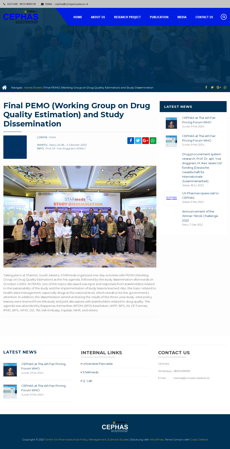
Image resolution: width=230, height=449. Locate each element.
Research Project (127, 17)
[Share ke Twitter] (212, 87)
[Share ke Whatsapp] (225, 87)
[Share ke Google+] (218, 87)
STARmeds (90, 372)
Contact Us (204, 17)
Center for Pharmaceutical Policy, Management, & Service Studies (87, 439)
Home (77, 17)
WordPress (157, 439)
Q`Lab (87, 381)
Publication (159, 17)
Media (181, 17)
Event (38, 87)
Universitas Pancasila (97, 363)
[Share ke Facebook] (206, 87)
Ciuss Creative (199, 439)
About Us (98, 17)
